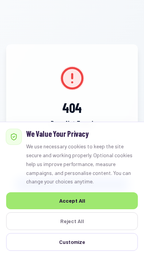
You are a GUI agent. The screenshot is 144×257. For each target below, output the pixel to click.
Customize (72, 242)
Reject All (72, 221)
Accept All (72, 200)
